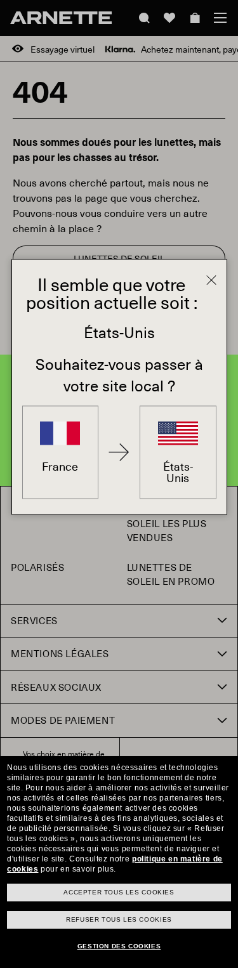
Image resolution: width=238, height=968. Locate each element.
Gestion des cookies (119, 946)
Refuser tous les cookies (118, 919)
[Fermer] (211, 280)
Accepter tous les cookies (118, 892)
